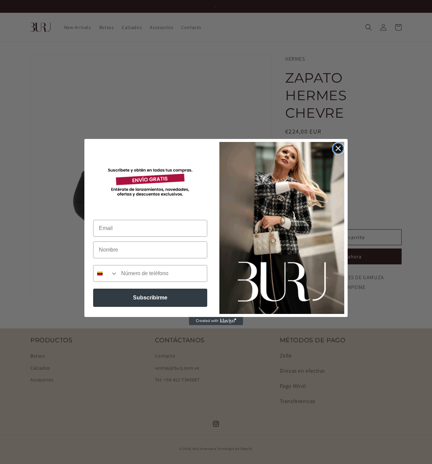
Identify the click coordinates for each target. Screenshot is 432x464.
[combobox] (105, 273)
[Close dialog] (338, 148)
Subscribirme (150, 297)
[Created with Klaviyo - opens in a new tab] (216, 321)
